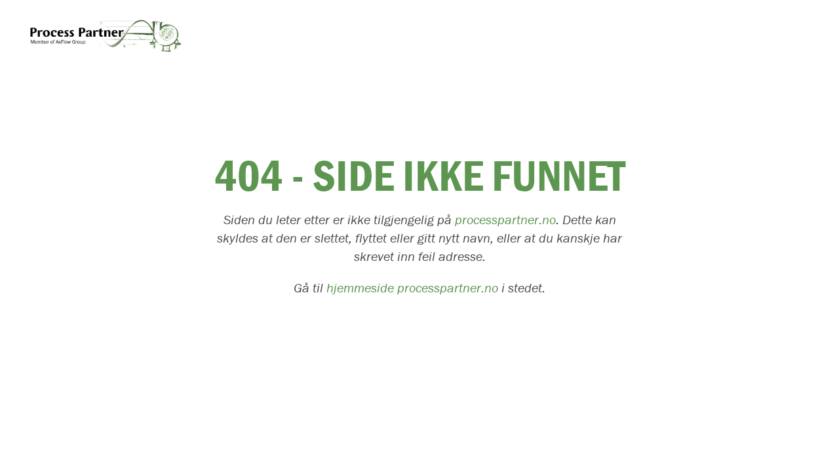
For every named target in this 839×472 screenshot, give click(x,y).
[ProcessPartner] (104, 35)
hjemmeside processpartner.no (412, 288)
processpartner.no (505, 220)
